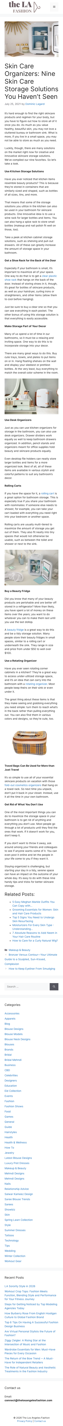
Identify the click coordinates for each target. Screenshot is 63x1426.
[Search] (54, 986)
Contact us (40, 1421)
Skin (7, 1214)
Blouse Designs (14, 1028)
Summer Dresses (15, 1230)
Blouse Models (14, 1034)
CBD (7, 1070)
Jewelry (9, 1152)
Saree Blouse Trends (17, 1199)
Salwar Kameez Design (19, 1194)
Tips (7, 1245)
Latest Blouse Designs (18, 1157)
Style (8, 1225)
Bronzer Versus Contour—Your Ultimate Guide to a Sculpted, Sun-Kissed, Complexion (31, 959)
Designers (11, 1080)
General (9, 1121)
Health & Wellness (16, 1142)
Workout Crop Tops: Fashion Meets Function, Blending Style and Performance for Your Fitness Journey (30, 1295)
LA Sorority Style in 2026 (20, 1286)
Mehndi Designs (14, 1173)
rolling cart (47, 493)
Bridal (8, 1054)
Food (8, 1111)
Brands (9, 1049)
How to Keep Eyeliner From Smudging (32, 968)
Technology (12, 1240)
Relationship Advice (17, 1188)
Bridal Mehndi (13, 1059)
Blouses (9, 1044)
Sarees (9, 1204)
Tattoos (9, 1235)
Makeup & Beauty (19, 950)
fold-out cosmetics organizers (23, 785)
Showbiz (10, 1209)
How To (9, 1147)
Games (9, 1116)
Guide (8, 1127)
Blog (7, 1023)
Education (11, 1085)
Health (9, 1137)
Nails (8, 1183)
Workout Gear (13, 1261)
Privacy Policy (24, 1421)
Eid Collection (13, 1090)
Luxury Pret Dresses (17, 1163)
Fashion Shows (14, 1106)
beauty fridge (15, 629)
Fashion (9, 1101)
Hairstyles (11, 1132)
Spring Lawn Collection (19, 1219)
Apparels (10, 1018)
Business (10, 1065)
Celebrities (11, 1075)
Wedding (10, 1250)
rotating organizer (36, 683)
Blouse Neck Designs (17, 1039)
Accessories (12, 1013)
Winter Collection (15, 1256)
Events (9, 1096)
